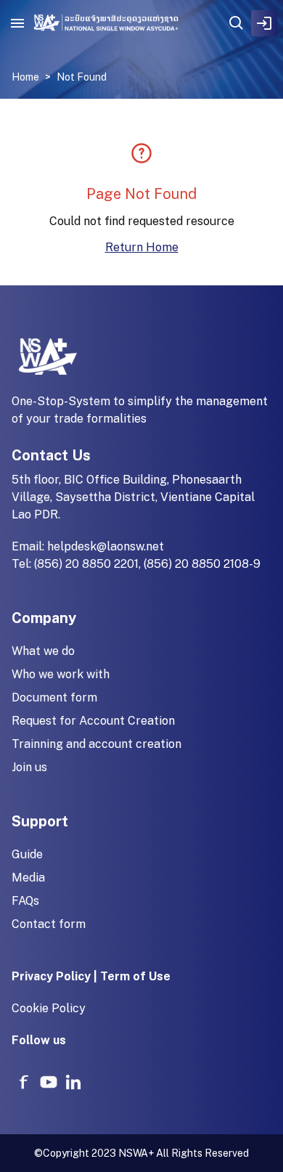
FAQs (25, 901)
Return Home (142, 247)
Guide (27, 854)
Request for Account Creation (93, 721)
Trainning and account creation (96, 744)
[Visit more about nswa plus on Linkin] (73, 1082)
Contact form (49, 924)
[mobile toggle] (17, 23)
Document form (54, 697)
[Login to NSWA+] (264, 23)
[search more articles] (236, 23)
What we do (43, 651)
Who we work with (61, 674)
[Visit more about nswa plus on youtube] (48, 1082)
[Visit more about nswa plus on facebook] (24, 1082)
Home (25, 77)
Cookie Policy (49, 1008)
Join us (29, 767)
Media (28, 877)
